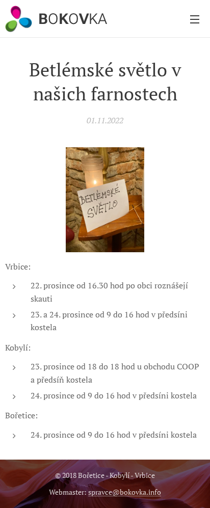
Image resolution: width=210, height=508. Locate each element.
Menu (195, 19)
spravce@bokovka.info (124, 492)
